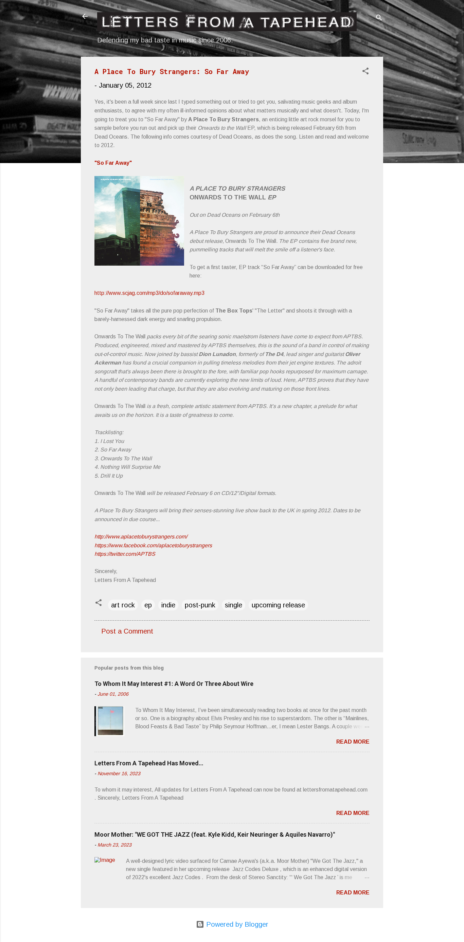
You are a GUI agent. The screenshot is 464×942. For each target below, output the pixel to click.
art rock (123, 605)
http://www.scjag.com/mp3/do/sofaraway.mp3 (149, 293)
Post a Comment (127, 631)
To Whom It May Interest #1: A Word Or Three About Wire (173, 683)
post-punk (200, 605)
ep (148, 605)
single (233, 605)
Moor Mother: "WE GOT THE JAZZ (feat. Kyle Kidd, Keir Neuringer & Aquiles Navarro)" (214, 834)
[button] (365, 72)
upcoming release (278, 605)
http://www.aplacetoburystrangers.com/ (140, 536)
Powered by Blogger (236, 924)
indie (168, 605)
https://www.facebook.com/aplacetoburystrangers (153, 545)
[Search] (379, 18)
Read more (353, 742)
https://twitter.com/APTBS (124, 554)
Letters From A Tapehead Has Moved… (148, 763)
